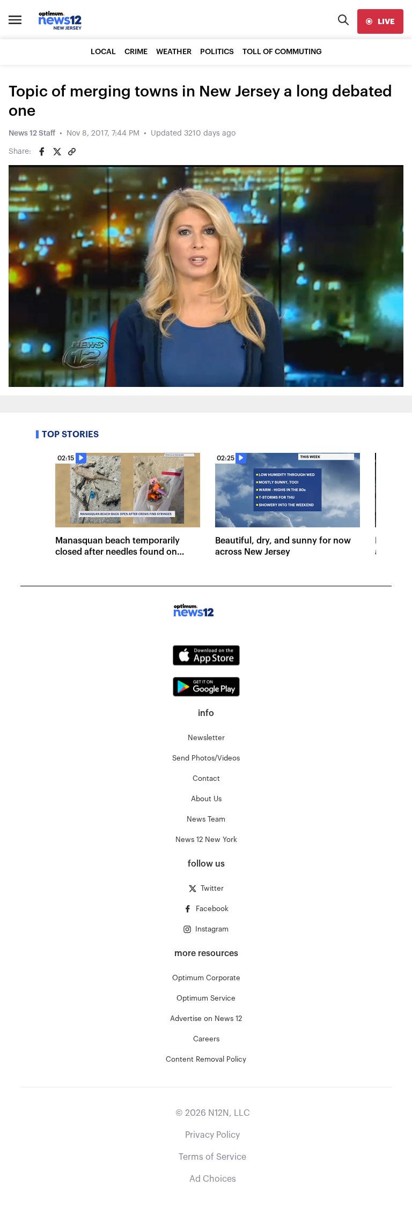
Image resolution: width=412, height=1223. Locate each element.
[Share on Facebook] (42, 151)
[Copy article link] (72, 151)
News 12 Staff (32, 133)
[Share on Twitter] (57, 151)
